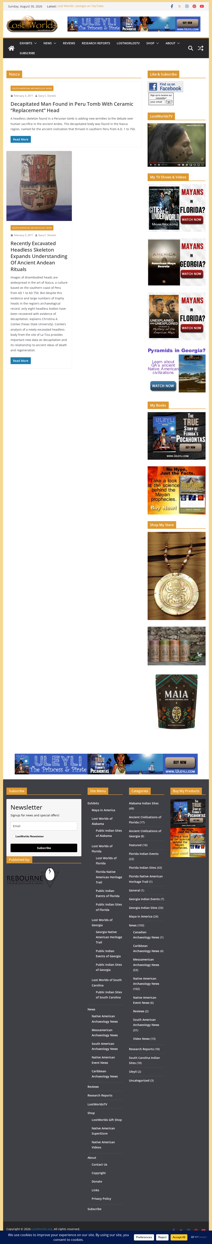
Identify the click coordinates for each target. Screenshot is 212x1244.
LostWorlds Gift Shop (107, 1120)
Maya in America (103, 810)
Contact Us (99, 1164)
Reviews (69, 43)
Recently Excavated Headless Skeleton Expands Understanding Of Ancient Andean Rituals (39, 256)
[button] (34, 43)
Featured (135, 845)
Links (95, 1190)
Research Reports (96, 43)
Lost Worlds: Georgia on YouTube (81, 6)
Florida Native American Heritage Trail (109, 877)
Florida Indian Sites (142, 868)
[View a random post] (201, 48)
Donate (97, 1181)
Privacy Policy (101, 1199)
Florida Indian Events (144, 854)
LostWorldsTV (128, 43)
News (47, 43)
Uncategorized (139, 1080)
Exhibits (26, 43)
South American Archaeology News (32, 88)
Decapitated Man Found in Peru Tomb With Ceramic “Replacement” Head (72, 107)
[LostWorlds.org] (11, 48)
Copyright (99, 1173)
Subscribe (27, 53)
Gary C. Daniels (47, 95)
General (134, 890)
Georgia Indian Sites (143, 908)
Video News (141, 1039)
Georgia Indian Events (144, 899)
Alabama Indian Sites (144, 803)
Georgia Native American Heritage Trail (109, 937)
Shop (150, 43)
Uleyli (133, 1072)
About (170, 43)
